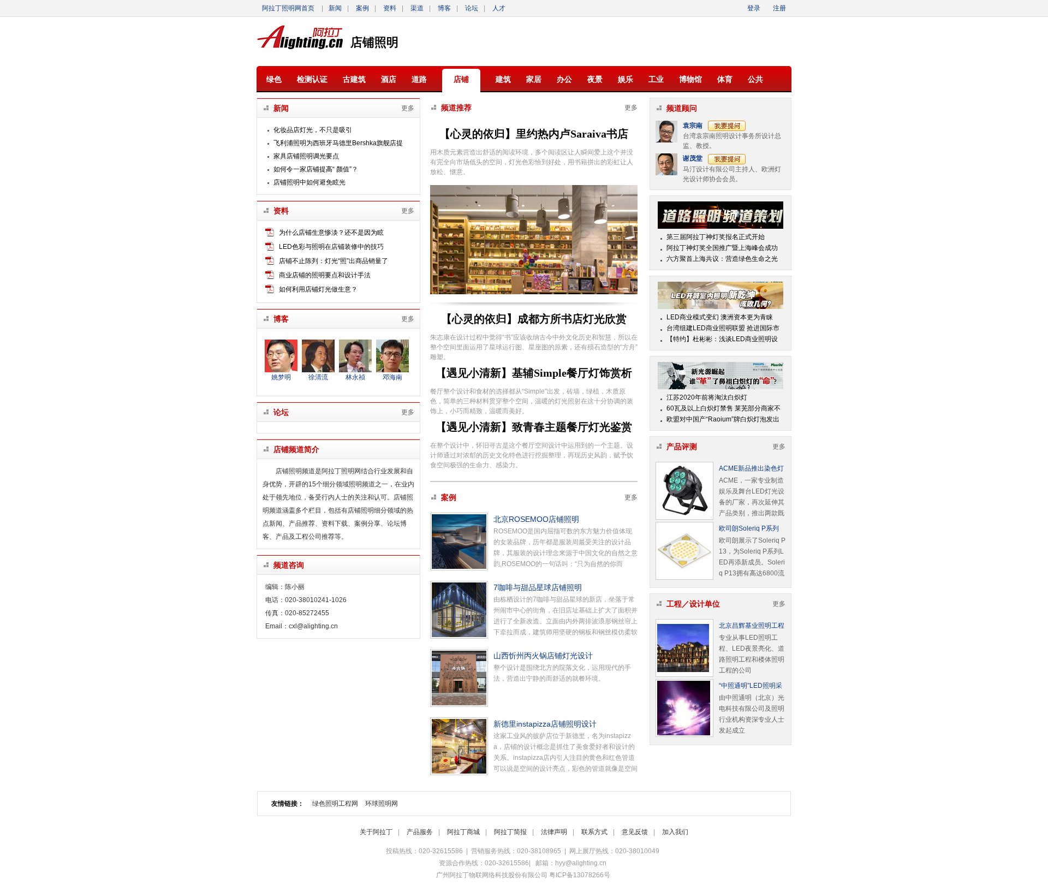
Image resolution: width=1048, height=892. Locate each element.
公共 (755, 79)
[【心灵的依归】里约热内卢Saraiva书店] (534, 292)
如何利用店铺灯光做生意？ (318, 289)
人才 (498, 8)
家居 (533, 79)
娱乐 (625, 79)
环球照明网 (381, 803)
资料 (389, 8)
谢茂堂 (692, 158)
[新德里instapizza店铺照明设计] (459, 746)
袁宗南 (692, 125)
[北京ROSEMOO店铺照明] (459, 541)
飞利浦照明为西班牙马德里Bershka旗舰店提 (338, 143)
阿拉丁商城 (463, 832)
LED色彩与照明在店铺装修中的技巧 (331, 247)
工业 (656, 79)
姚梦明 (281, 377)
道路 (419, 79)
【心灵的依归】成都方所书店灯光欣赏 (534, 319)
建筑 (503, 79)
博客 (444, 8)
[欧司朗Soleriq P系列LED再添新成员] (684, 551)
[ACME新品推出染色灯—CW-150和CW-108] (684, 491)
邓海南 (392, 377)
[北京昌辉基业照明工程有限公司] (684, 648)
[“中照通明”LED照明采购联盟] (684, 708)
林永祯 (355, 377)
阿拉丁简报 (510, 832)
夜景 (595, 79)
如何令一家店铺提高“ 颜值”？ (315, 169)
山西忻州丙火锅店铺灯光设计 (543, 655)
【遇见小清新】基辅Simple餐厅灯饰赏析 (534, 373)
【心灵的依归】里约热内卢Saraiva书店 (533, 134)
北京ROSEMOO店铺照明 (536, 519)
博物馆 (690, 79)
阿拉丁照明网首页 (288, 8)
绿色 (274, 79)
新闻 (335, 8)
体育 (725, 79)
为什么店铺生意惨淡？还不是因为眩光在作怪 (331, 234)
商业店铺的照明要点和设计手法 (325, 275)
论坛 (471, 8)
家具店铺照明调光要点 (306, 156)
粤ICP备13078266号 (579, 875)
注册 (779, 8)
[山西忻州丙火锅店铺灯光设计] (459, 678)
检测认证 (312, 79)
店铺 (461, 79)
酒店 (388, 79)
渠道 (417, 8)
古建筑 (354, 79)
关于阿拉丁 (376, 832)
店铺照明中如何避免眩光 (309, 182)
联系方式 (594, 832)
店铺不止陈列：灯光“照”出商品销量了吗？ (333, 262)
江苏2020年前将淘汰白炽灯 (706, 397)
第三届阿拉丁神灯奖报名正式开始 (715, 237)
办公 (564, 79)
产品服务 (420, 832)
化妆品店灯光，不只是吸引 (312, 130)
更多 (407, 108)
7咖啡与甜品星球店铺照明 (537, 587)
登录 (754, 8)
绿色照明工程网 (335, 803)
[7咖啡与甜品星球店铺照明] (459, 610)
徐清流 (318, 377)
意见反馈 (635, 832)
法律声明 (554, 832)
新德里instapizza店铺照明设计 (545, 723)
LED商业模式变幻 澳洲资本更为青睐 (719, 317)
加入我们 (675, 832)
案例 (362, 8)
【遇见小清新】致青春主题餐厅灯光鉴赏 (534, 427)
